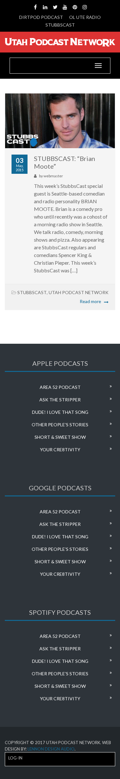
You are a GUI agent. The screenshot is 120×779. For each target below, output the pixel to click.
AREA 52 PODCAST (60, 387)
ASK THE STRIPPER (60, 399)
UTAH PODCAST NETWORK (78, 292)
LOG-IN (15, 757)
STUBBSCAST (60, 24)
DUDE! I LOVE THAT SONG (60, 412)
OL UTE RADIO (85, 17)
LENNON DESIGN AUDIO (51, 748)
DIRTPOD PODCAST (41, 17)
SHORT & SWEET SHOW (60, 437)
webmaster (53, 175)
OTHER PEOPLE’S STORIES (60, 424)
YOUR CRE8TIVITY (60, 449)
